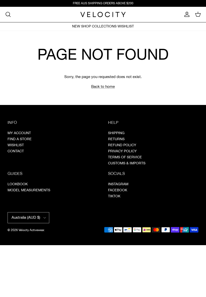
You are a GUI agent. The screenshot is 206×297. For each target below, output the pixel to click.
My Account (19, 133)
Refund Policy (122, 145)
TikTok (114, 196)
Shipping (116, 133)
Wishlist (126, 26)
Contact (16, 151)
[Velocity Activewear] (103, 14)
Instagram (118, 184)
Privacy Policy (122, 151)
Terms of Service (125, 157)
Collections (104, 26)
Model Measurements (29, 190)
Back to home (103, 87)
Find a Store (20, 139)
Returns (116, 139)
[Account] (186, 14)
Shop (86, 26)
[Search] (8, 14)
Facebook (117, 190)
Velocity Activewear (31, 230)
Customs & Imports (126, 163)
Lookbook (18, 184)
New (76, 26)
